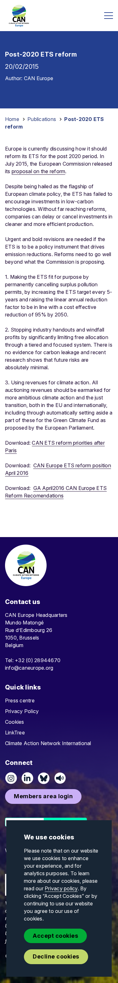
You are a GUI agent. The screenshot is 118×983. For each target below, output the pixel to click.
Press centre (20, 700)
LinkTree (15, 732)
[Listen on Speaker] (60, 778)
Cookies (14, 722)
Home (12, 119)
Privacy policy (61, 888)
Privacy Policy (22, 711)
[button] (43, 796)
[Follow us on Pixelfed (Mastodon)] (44, 778)
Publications (41, 119)
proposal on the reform (38, 171)
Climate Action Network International (48, 743)
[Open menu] (108, 15)
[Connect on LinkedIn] (27, 778)
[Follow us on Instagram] (11, 778)
